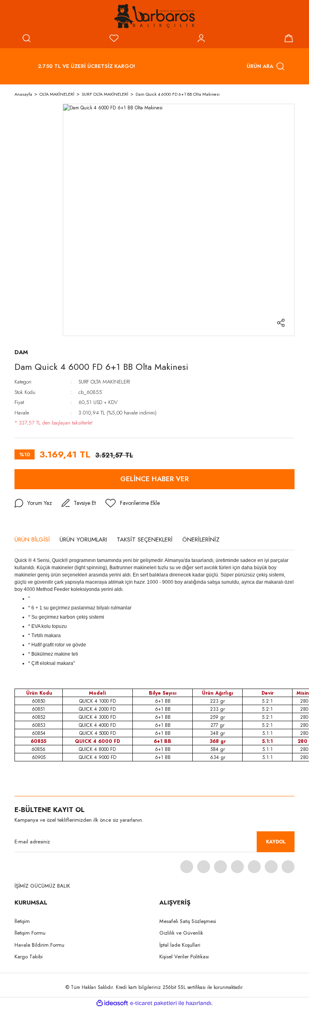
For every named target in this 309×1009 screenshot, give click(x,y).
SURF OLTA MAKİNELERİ (104, 382)
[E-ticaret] (153, 1003)
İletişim (22, 921)
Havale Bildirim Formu (39, 945)
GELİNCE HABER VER (154, 479)
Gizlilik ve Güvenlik (181, 933)
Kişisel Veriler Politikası (184, 956)
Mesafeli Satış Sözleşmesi (187, 921)
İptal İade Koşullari (179, 945)
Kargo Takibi (28, 956)
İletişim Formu (29, 933)
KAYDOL (276, 841)
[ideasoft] (112, 1003)
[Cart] (288, 38)
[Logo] (154, 16)
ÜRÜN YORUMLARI (83, 539)
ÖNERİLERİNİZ (201, 539)
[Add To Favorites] (132, 503)
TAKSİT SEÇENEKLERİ (145, 539)
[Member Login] (201, 38)
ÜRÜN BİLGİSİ (32, 539)
